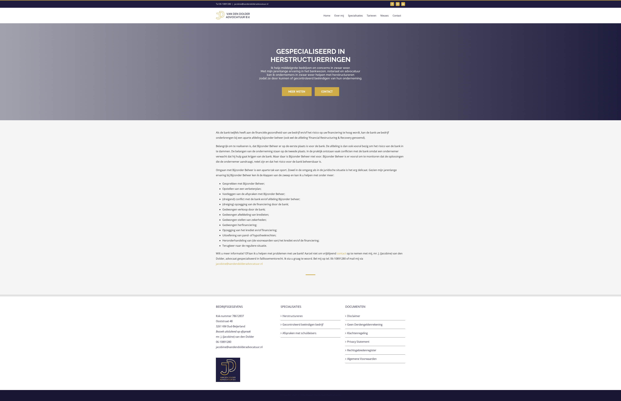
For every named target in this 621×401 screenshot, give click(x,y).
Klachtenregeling (357, 333)
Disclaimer (353, 316)
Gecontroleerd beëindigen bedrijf (303, 324)
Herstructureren (293, 316)
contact (341, 253)
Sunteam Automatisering (329, 395)
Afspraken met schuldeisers (299, 333)
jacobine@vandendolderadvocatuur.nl (251, 4)
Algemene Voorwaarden (362, 359)
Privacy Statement (358, 341)
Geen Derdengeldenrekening (364, 324)
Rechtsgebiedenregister (361, 350)
